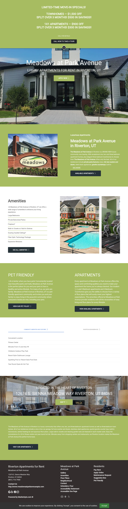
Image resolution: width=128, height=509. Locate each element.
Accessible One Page (68, 491)
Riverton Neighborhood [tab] (91, 329)
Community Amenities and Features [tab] (35, 329)
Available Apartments (84, 173)
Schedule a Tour (66, 486)
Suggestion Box (100, 478)
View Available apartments (91, 309)
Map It (63, 402)
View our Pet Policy (21, 306)
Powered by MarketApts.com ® (20, 497)
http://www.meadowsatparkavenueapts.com (26, 487)
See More (76, 168)
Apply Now (63, 78)
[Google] (9, 492)
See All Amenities (20, 250)
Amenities (64, 475)
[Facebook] (15, 492)
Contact (63, 483)
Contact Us (12, 484)
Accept (104, 506)
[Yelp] (12, 492)
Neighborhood (66, 481)
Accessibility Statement (69, 489)
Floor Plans (64, 478)
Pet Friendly (98, 481)
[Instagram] (18, 492)
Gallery (63, 473)
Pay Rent (97, 470)
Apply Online (99, 473)
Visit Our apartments (22, 447)
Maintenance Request (102, 475)
